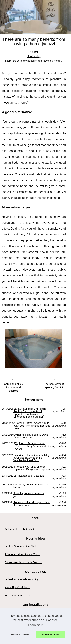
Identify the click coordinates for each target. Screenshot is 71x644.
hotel (35, 51)
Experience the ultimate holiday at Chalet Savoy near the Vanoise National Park (31, 458)
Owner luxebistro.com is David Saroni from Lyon (30, 436)
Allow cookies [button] (50, 634)
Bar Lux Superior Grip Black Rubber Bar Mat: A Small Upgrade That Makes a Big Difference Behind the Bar (29, 412)
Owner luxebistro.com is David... (23, 562)
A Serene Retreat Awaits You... (22, 554)
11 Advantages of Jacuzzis (28, 475)
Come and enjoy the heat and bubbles (13, 387)
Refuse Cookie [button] (20, 634)
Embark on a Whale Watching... (23, 579)
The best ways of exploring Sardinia (54, 385)
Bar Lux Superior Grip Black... (22, 546)
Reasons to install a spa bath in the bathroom (31, 503)
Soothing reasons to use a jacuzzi (28, 494)
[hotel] (35, 17)
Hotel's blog (33, 56)
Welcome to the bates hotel (20, 529)
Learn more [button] (35, 625)
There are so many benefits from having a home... (34, 60)
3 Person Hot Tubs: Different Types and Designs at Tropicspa (31, 468)
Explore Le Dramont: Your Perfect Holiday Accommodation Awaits (33, 446)
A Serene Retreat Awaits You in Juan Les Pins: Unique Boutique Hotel (31, 425)
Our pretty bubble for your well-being (31, 485)
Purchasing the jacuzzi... (19, 595)
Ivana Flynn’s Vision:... (17, 587)
